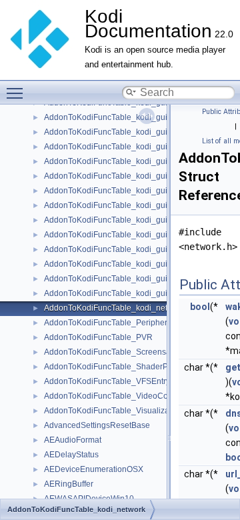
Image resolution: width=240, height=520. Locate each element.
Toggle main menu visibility (17, 93)
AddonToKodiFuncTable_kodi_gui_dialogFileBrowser (141, 146)
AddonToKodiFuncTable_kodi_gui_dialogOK (125, 190)
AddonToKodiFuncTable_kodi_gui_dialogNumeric (134, 176)
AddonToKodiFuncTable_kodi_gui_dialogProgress (135, 205)
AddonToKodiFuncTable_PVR (98, 337)
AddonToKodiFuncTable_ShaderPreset (115, 366)
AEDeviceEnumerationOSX (93, 469)
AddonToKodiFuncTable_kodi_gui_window (122, 293)
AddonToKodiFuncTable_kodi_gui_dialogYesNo (131, 249)
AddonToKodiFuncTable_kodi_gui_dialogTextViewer (139, 234)
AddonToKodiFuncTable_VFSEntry (107, 381)
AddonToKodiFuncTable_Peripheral (109, 322)
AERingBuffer (68, 484)
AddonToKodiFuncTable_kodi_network (114, 308)
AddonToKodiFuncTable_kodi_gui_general (122, 264)
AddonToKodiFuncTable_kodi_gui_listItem (120, 278)
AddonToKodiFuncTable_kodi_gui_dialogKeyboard (137, 161)
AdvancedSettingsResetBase (97, 425)
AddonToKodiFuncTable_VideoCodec (112, 396)
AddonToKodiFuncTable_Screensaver (113, 352)
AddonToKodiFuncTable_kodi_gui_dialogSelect (130, 220)
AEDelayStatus (71, 454)
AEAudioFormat (72, 440)
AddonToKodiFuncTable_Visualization (113, 410)
